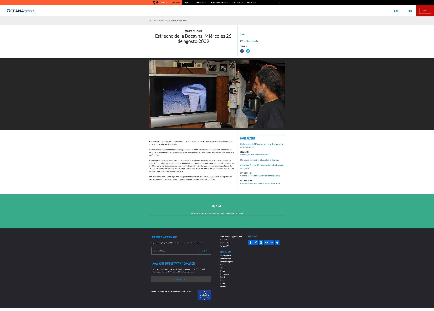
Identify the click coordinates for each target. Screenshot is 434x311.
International (225, 255)
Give (396, 10)
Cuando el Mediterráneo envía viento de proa (260, 175)
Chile (222, 265)
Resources (236, 2)
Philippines (224, 274)
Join (410, 10)
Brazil (222, 277)
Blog (155, 20)
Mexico (223, 283)
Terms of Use (225, 246)
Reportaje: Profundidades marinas (255, 154)
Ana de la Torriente (250, 41)
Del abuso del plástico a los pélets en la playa (259, 160)
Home (150, 20)
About (186, 2)
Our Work (200, 2)
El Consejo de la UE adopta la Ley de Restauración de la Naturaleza (217, 213)
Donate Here (181, 279)
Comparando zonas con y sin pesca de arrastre (260, 183)
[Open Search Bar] (280, 2)
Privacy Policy (225, 243)
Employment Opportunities (231, 237)
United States (225, 258)
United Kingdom (226, 262)
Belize (222, 271)
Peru (222, 280)
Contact (223, 240)
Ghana (223, 286)
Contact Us (251, 2)
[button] (242, 51)
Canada (223, 268)
